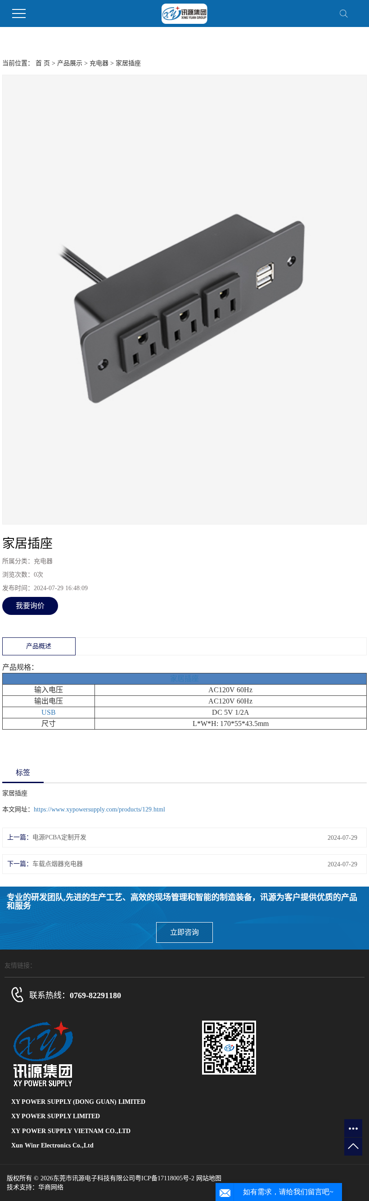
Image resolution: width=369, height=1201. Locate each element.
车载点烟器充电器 (57, 863)
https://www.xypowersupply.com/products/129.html (99, 809)
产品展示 (69, 63)
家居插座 (184, 678)
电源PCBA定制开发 (59, 837)
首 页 (43, 63)
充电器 (99, 63)
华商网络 (50, 1187)
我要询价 (30, 605)
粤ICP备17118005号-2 (164, 1178)
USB (48, 712)
